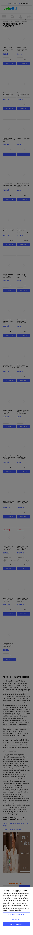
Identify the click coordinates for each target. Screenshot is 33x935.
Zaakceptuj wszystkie (16, 924)
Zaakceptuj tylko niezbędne (16, 914)
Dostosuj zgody (16, 919)
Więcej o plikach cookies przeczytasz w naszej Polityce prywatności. (16, 909)
